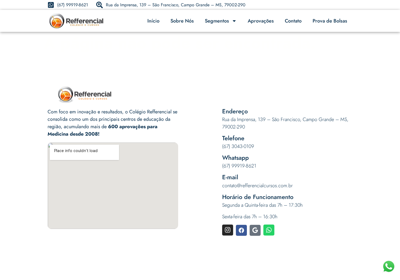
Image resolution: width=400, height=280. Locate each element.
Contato (293, 20)
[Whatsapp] (268, 230)
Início (153, 20)
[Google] (255, 230)
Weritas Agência (261, 268)
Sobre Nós (182, 20)
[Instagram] (227, 230)
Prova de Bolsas (330, 20)
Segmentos (217, 20)
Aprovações (261, 20)
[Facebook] (241, 230)
